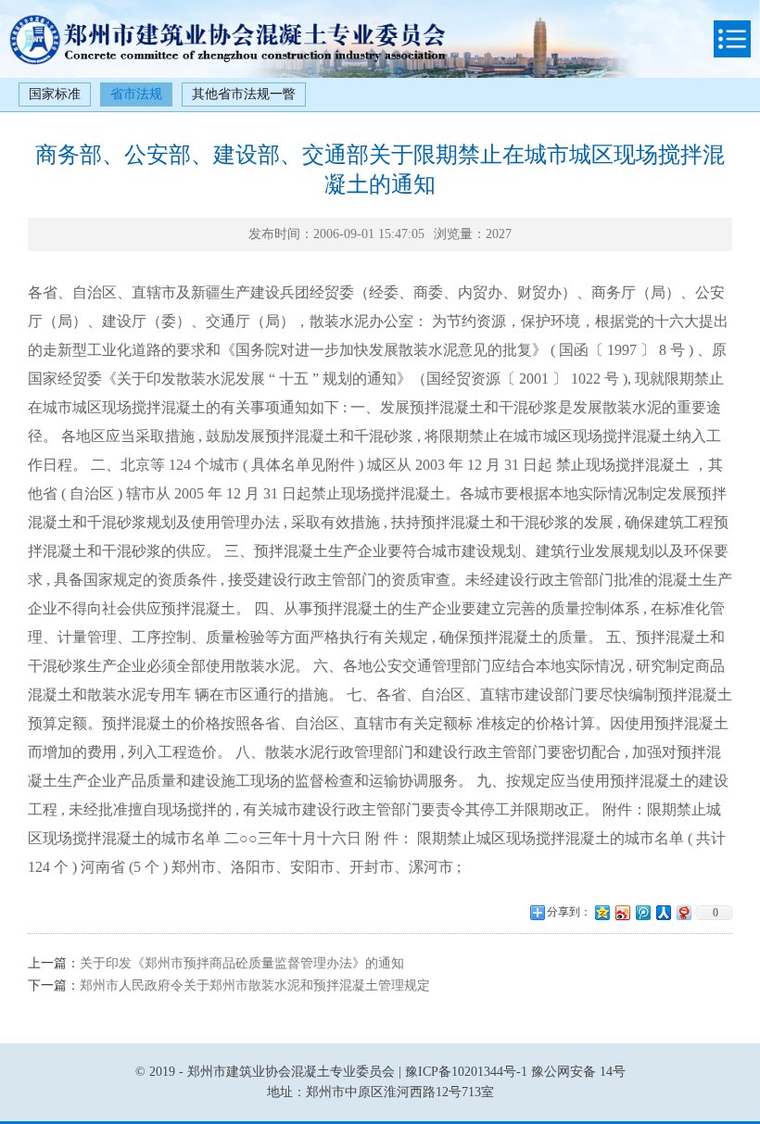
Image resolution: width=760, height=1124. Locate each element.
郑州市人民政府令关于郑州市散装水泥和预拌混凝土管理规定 (255, 985)
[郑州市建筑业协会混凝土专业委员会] (227, 61)
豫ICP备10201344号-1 (466, 1072)
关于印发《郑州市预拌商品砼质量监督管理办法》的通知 (242, 963)
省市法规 (136, 94)
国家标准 (55, 94)
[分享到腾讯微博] (642, 912)
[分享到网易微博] (683, 912)
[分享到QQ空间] (601, 912)
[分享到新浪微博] (622, 912)
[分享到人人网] (662, 912)
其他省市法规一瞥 (244, 94)
